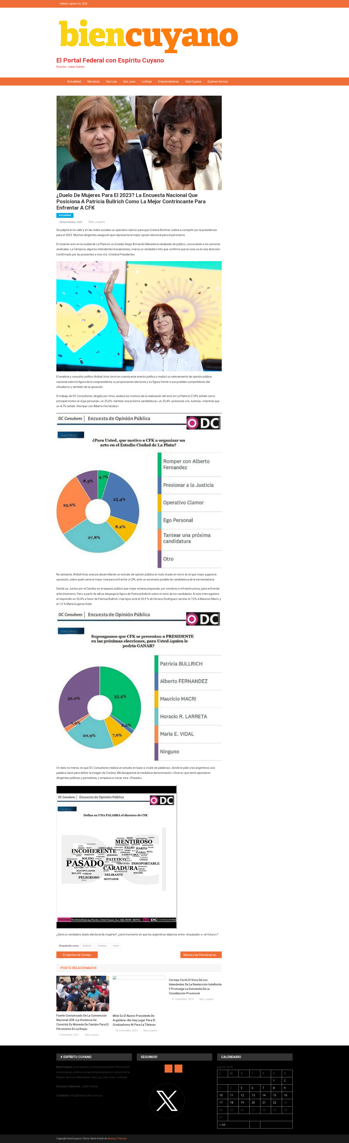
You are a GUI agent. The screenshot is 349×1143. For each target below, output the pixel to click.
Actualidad (74, 81)
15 (274, 1095)
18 (231, 1102)
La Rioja (147, 81)
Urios (116, 945)
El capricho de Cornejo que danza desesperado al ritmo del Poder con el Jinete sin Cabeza (80, 955)
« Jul (222, 1124)
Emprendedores (168, 81)
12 (242, 1095)
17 (221, 1102)
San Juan (129, 81)
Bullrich (87, 945)
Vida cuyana (193, 81)
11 (231, 1095)
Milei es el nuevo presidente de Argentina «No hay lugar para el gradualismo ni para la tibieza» (134, 1020)
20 (253, 1102)
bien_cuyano (97, 222)
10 (221, 1095)
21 (264, 1102)
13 (253, 1095)
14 (264, 1095)
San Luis (111, 81)
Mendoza (93, 81)
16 (285, 1095)
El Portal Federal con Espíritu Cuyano (110, 60)
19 (242, 1102)
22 (274, 1102)
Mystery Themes (117, 1138)
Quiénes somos (218, 81)
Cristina (102, 945)
